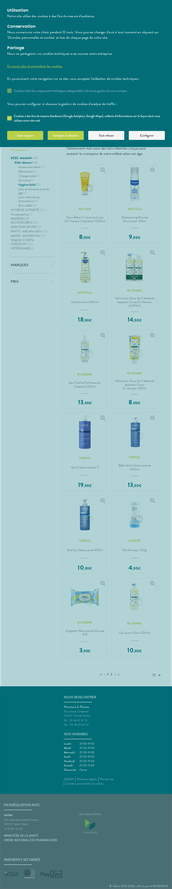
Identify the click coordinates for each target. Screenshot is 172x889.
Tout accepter (25, 135)
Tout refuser (106, 135)
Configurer (147, 135)
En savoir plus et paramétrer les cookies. (35, 66)
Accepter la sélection (65, 135)
